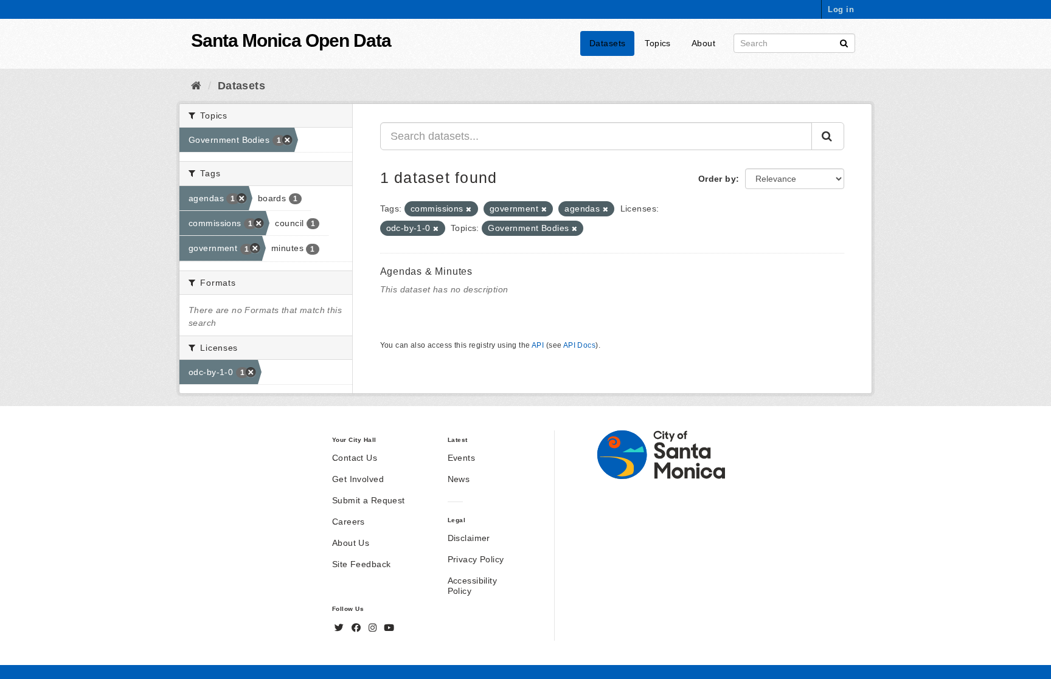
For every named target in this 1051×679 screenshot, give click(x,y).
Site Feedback (361, 564)
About (703, 43)
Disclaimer (469, 538)
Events (462, 458)
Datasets (607, 43)
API (538, 345)
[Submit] (844, 42)
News (459, 479)
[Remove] (468, 209)
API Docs (579, 345)
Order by (717, 179)
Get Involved (358, 479)
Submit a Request (368, 500)
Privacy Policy (476, 559)
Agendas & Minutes (426, 271)
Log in (841, 9)
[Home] (196, 86)
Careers (348, 521)
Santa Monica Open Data (291, 40)
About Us (350, 543)
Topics (658, 43)
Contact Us (354, 458)
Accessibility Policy (472, 586)
